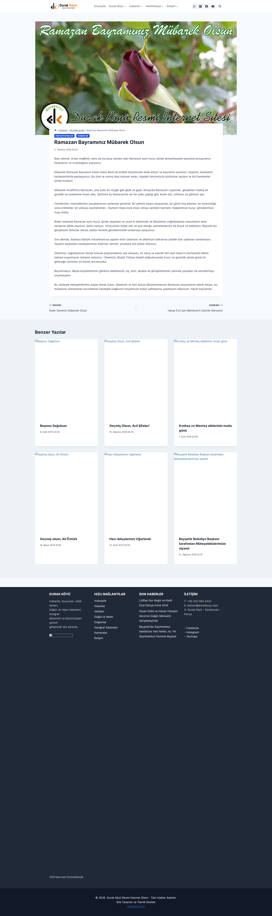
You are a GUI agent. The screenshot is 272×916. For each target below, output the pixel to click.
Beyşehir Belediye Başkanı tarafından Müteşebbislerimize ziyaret (202, 543)
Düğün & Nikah (103, 616)
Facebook (192, 628)
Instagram (192, 632)
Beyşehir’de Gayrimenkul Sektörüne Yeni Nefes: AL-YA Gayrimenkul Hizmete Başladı (157, 631)
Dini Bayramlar (64, 136)
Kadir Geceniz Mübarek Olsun (68, 308)
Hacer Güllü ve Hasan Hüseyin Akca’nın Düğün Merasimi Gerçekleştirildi (158, 616)
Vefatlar (99, 611)
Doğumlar (100, 622)
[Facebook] (206, 6)
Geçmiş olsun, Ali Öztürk (58, 539)
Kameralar (100, 632)
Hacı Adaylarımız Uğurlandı (130, 539)
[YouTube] (212, 6)
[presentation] (66, 378)
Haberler (83, 136)
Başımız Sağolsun (53, 426)
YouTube (191, 636)
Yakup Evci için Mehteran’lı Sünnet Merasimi (195, 308)
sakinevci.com (136, 906)
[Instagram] (200, 6)
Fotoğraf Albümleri (106, 627)
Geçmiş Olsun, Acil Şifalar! (129, 426)
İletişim (98, 638)
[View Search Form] (220, 6)
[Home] (55, 130)
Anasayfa (100, 6)
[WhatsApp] (194, 6)
